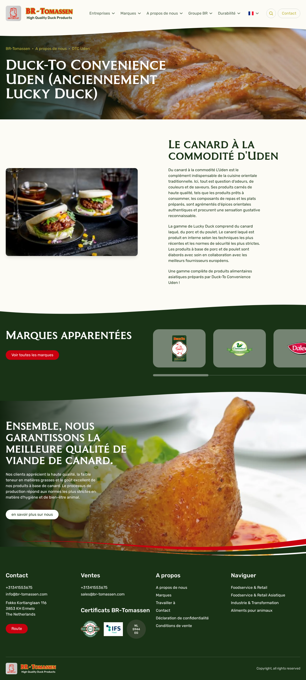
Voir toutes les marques (32, 355)
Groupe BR (198, 13)
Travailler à (165, 602)
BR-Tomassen (18, 48)
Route (16, 628)
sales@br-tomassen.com (103, 594)
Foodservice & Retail (249, 587)
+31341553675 (19, 587)
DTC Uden (81, 48)
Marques (128, 13)
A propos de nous (162, 13)
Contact (289, 13)
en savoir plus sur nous (32, 514)
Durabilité (226, 13)
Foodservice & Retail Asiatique (258, 595)
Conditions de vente (174, 625)
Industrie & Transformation (255, 602)
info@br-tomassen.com (26, 594)
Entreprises (99, 13)
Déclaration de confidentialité (182, 618)
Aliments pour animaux (252, 610)
